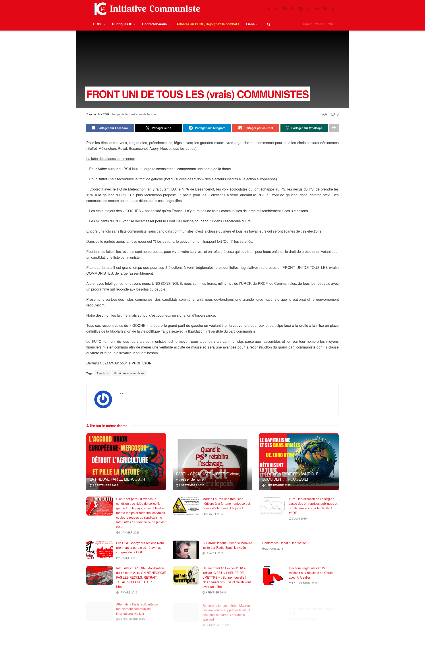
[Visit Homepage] (146, 8)
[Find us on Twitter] (276, 8)
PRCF (97, 23)
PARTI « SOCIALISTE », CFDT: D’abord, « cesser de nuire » (208, 476)
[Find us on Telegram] (301, 8)
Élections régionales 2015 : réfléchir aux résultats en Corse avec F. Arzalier (311, 573)
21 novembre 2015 (131, 617)
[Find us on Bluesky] (325, 8)
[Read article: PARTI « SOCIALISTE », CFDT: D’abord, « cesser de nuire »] (212, 461)
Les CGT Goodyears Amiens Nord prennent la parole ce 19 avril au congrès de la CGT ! (140, 547)
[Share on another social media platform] (334, 128)
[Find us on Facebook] (269, 8)
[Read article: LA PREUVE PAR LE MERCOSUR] (126, 461)
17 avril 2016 (214, 553)
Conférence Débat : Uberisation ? (285, 543)
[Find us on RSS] (292, 8)
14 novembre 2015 (218, 622)
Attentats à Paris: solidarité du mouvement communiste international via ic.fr (137, 607)
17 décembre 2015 (304, 583)
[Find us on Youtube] (285, 8)
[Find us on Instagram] (308, 8)
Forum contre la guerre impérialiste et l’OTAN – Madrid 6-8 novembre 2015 (227, 637)
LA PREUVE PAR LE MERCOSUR (117, 479)
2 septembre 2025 (278, 485)
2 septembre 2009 (97, 114)
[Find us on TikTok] (333, 8)
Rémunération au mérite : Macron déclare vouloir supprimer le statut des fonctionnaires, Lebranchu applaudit (226, 609)
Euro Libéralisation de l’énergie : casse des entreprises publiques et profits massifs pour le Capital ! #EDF (313, 506)
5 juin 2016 (299, 518)
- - (122, 393)
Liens (250, 23)
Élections (103, 373)
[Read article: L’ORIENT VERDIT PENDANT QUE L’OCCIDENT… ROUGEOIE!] (299, 461)
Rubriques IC (122, 23)
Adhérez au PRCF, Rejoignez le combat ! (207, 23)
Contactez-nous (154, 23)
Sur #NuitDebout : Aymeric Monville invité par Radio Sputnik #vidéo (227, 545)
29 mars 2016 (274, 548)
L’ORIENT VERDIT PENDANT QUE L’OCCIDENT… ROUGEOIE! (290, 476)
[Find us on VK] (317, 8)
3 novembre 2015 (130, 643)
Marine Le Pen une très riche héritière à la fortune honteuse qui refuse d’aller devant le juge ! (226, 503)
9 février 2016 (215, 592)
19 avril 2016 (127, 558)
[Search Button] (268, 24)
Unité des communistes (129, 373)
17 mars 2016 (127, 592)
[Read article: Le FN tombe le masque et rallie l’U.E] (272, 609)
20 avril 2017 (214, 514)
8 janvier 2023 (128, 532)
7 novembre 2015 (303, 613)
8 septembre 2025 (105, 485)
